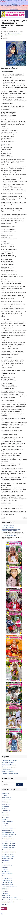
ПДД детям (5, 889)
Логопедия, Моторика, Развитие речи (12, 899)
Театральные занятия (8, 854)
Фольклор (5, 867)
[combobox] (9, 784)
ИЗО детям (5, 891)
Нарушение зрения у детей (9, 897)
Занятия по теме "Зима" (8, 845)
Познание (4, 869)
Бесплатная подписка (8, 525)
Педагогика (5, 815)
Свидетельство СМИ (8, 771)
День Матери (5, 860)
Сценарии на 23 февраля (9, 828)
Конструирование (7, 878)
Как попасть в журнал (8, 762)
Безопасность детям (7, 884)
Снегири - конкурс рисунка (9, 760)
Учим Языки (5, 806)
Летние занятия (6, 849)
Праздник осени (6, 862)
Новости (4, 808)
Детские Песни (6, 804)
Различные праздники (8, 832)
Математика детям (7, 880)
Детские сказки (6, 797)
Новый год (5, 826)
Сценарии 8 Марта (7, 830)
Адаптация (5, 893)
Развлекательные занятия (9, 852)
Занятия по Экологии (8, 839)
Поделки (4, 795)
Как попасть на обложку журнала (11, 529)
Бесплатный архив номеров (9, 530)
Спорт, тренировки (7, 821)
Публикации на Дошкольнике (10, 767)
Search (4, 781)
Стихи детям (5, 802)
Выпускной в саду (7, 865)
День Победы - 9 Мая (8, 856)
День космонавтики (7, 858)
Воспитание (5, 817)
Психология (5, 812)
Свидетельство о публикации (10, 773)
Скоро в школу (6, 810)
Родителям (5, 823)
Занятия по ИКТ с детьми (9, 834)
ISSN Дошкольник (7, 769)
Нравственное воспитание (9, 886)
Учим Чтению (5, 871)
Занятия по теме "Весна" (8, 847)
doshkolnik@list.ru (11, 535)
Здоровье (4, 819)
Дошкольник (5, 793)
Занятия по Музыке (7, 841)
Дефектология (6, 895)
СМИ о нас (5, 904)
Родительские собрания (8, 902)
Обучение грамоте (7, 873)
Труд (3, 876)
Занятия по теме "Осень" (9, 843)
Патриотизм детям (7, 882)
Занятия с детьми (7, 836)
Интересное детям (7, 799)
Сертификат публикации (8, 764)
